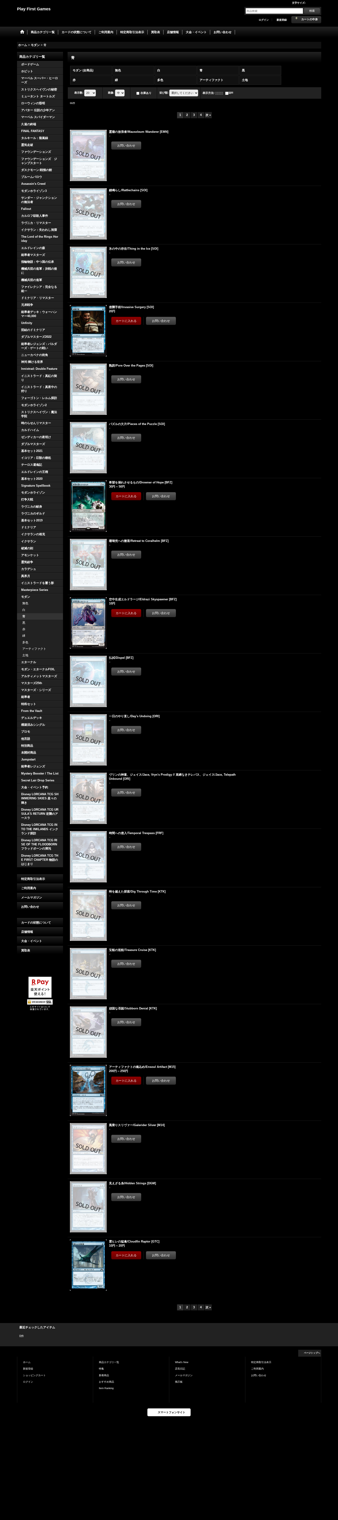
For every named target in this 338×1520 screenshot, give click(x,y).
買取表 (25, 950)
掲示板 (179, 1381)
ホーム (27, 1362)
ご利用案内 (28, 888)
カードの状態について (36, 922)
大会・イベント (31, 941)
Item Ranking (106, 1388)
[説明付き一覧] (230, 93)
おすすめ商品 (106, 1381)
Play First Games (34, 9)
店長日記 (180, 1368)
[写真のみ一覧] (220, 93)
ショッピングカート (34, 1375)
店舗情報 (27, 931)
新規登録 (282, 19)
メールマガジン (31, 897)
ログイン (264, 19)
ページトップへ (312, 1353)
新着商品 (104, 1375)
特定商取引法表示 (33, 879)
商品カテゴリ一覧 (109, 1362)
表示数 (78, 92)
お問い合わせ (30, 906)
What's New (181, 1362)
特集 (101, 1368)
